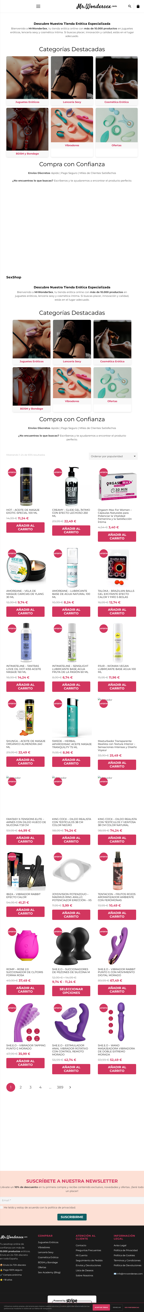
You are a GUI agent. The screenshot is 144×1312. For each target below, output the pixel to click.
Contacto (81, 1245)
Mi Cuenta (81, 1255)
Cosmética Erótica (48, 1257)
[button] (130, 6)
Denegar (117, 1307)
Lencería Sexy (45, 1252)
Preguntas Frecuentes (88, 1250)
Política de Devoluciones (127, 1265)
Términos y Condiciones (127, 1260)
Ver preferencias (132, 1307)
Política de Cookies (124, 1255)
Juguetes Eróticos (48, 1242)
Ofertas (42, 1267)
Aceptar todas (101, 1307)
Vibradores (44, 1247)
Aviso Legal (120, 1245)
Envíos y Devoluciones (88, 1265)
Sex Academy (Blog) (49, 1272)
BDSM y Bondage (48, 1262)
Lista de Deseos (84, 1270)
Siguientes (70, 1087)
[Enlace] (98, 6)
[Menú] (38, 6)
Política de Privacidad (126, 1250)
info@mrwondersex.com (130, 1273)
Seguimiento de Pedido (89, 1260)
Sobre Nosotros (84, 1275)
